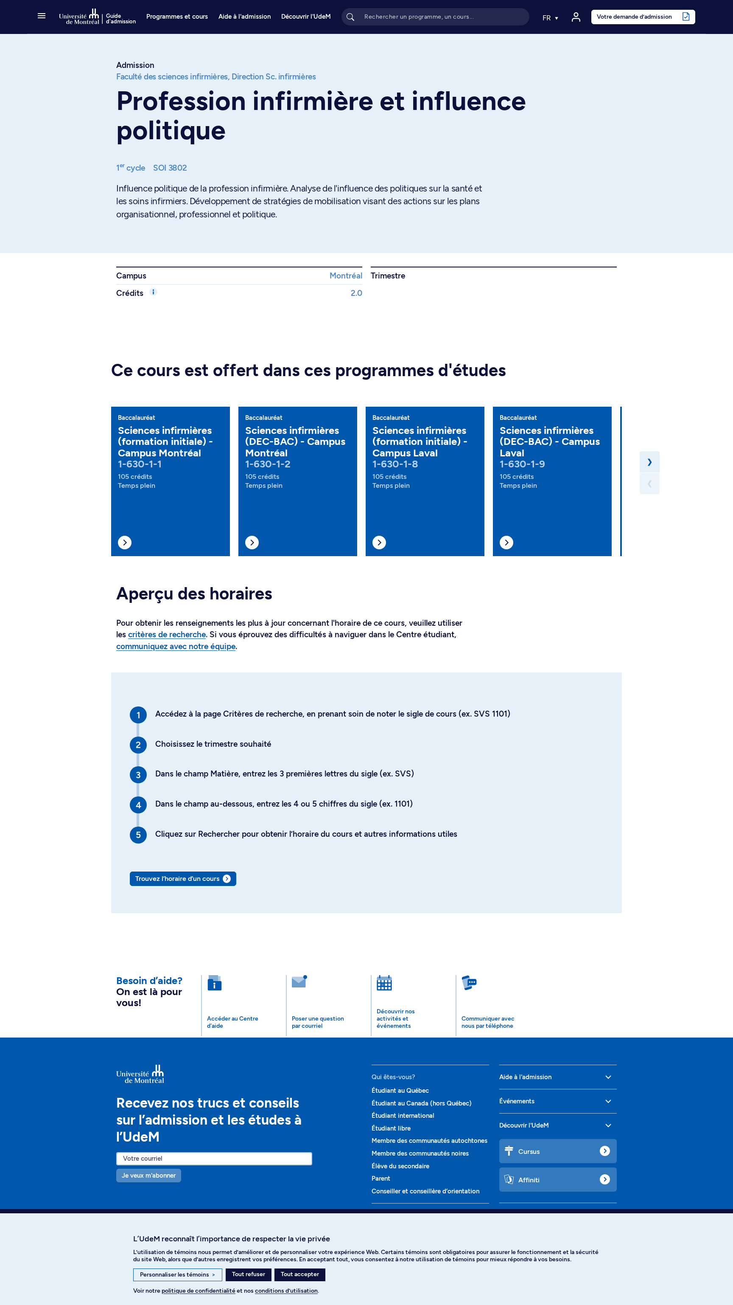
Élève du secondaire (400, 1166)
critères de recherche (167, 634)
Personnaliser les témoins (177, 1274)
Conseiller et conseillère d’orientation (425, 1191)
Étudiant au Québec (400, 1090)
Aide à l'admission (244, 16)
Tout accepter (300, 1274)
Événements (516, 1101)
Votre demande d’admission (634, 16)
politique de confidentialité (198, 1290)
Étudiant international (403, 1115)
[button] (41, 16)
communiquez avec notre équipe (175, 646)
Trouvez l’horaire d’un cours (177, 879)
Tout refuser (248, 1274)
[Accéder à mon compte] (576, 17)
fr (548, 18)
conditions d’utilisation (286, 1290)
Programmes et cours (177, 16)
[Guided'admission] (238, 1074)
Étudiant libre (391, 1128)
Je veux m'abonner (149, 1175)
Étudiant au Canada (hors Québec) (422, 1103)
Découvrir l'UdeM (306, 16)
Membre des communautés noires (420, 1153)
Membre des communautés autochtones (429, 1141)
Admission (135, 65)
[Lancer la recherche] (350, 16)
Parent (381, 1178)
